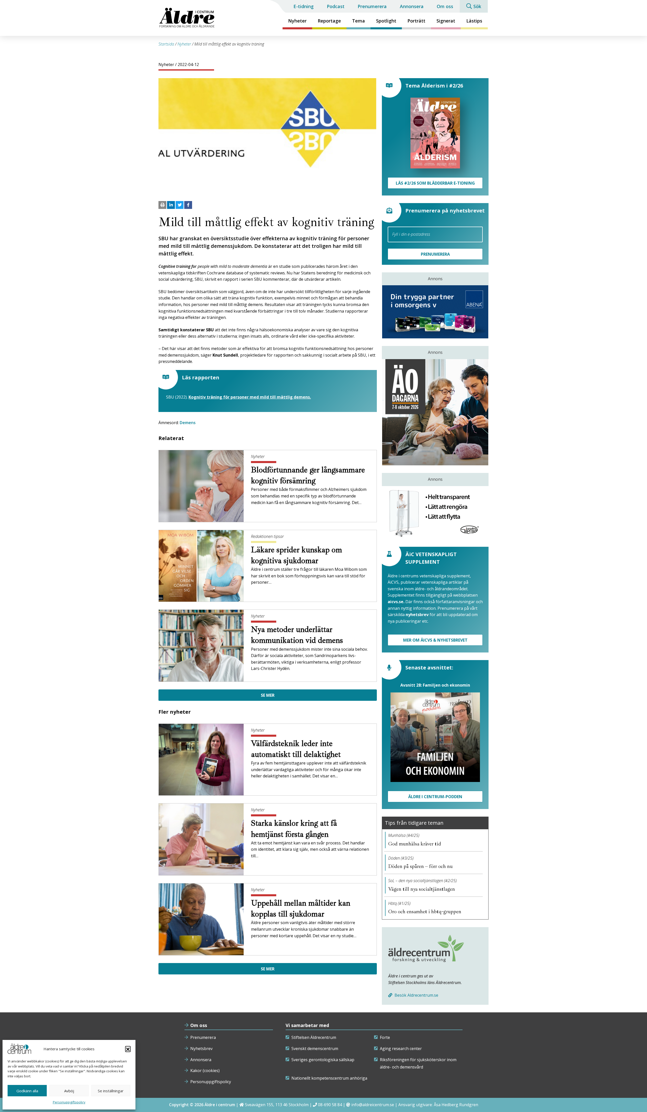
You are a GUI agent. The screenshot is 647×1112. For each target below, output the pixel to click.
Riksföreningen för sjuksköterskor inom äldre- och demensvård (418, 1063)
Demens (188, 422)
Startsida (166, 44)
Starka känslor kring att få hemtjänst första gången (294, 828)
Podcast (335, 6)
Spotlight (386, 21)
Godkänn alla (27, 1090)
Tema (358, 21)
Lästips (474, 21)
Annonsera (412, 6)
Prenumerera (372, 6)
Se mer (267, 695)
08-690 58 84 (330, 1104)
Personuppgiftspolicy (69, 1102)
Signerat (445, 21)
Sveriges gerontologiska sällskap (322, 1059)
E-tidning (303, 6)
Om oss (445, 6)
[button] (127, 1048)
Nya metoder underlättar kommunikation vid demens (298, 634)
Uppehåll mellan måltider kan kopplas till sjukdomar (300, 908)
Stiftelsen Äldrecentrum (313, 1037)
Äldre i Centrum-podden (435, 796)
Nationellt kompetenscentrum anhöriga (329, 1078)
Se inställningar (111, 1090)
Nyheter (297, 21)
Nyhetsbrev (201, 1048)
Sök (477, 6)
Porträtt (416, 21)
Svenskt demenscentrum (314, 1048)
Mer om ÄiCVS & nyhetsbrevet (435, 640)
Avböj (69, 1090)
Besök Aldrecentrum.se (416, 995)
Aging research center (401, 1048)
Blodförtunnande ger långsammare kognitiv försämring (308, 475)
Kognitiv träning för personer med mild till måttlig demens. (250, 397)
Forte (385, 1037)
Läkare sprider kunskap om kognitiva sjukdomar (296, 555)
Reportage (329, 21)
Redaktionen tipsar (267, 536)
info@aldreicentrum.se (372, 1104)
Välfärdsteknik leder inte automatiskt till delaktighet (297, 748)
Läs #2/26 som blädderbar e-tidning (435, 183)
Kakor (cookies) (205, 1070)
